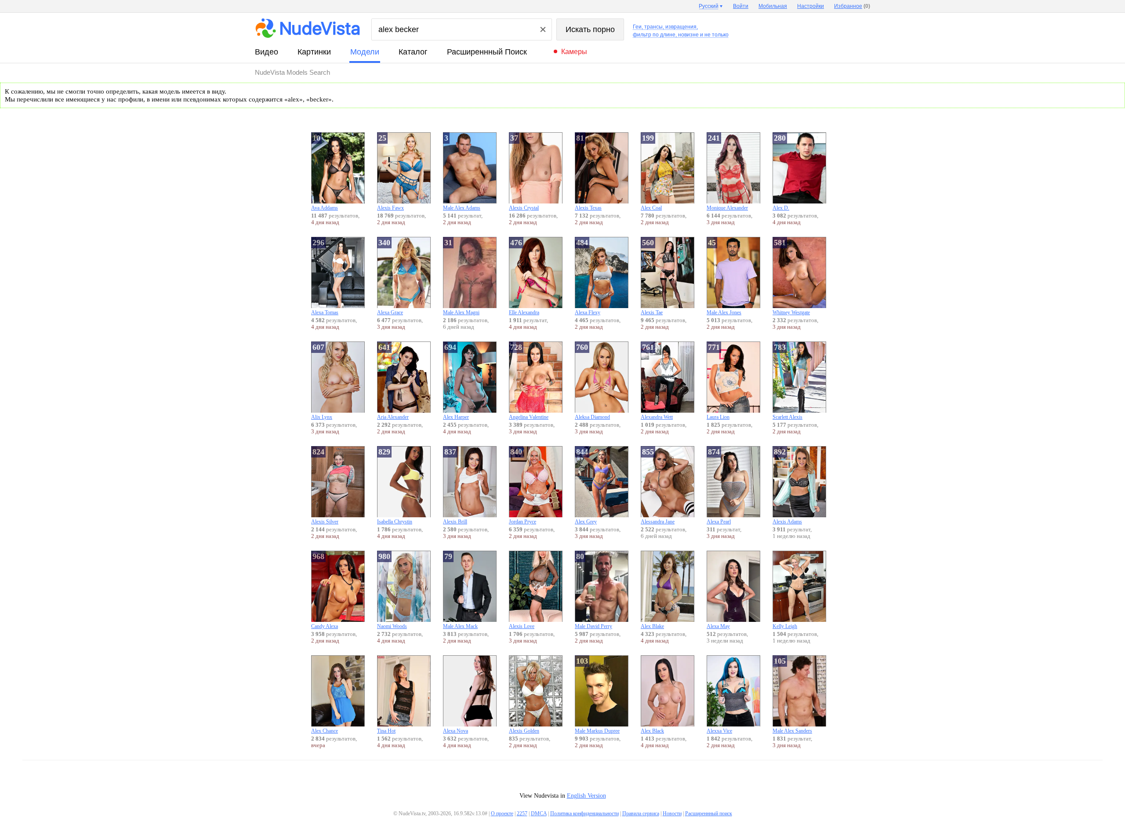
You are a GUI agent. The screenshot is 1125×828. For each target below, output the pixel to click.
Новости (672, 813)
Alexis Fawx (390, 172)
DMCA (539, 813)
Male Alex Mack (460, 590)
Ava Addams (324, 172)
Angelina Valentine (528, 381)
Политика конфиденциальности (584, 813)
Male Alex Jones (724, 277)
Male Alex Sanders (792, 695)
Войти (740, 6)
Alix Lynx (321, 381)
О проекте (502, 813)
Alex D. (781, 172)
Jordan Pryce (522, 486)
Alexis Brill (455, 486)
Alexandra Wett (657, 381)
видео (266, 51)
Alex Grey (586, 486)
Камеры (574, 51)
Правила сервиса (640, 813)
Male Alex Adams (461, 172)
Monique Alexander (727, 172)
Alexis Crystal (524, 172)
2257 (522, 813)
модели (364, 51)
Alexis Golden (524, 731)
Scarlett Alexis (787, 381)
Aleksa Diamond (592, 381)
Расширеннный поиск (487, 51)
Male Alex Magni (461, 277)
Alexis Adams (787, 486)
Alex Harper (456, 381)
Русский (709, 6)
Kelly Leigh (785, 626)
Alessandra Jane (658, 486)
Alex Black (652, 731)
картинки (314, 51)
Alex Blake (652, 626)
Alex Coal (651, 172)
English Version (586, 795)
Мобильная (772, 6)
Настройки (810, 6)
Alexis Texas (588, 172)
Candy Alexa (324, 590)
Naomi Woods (392, 590)
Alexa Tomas (324, 277)
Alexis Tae (652, 277)
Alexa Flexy (587, 277)
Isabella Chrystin (394, 486)
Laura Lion (718, 381)
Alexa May (718, 626)
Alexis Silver (324, 486)
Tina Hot (386, 731)
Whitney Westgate (791, 277)
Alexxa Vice (719, 731)
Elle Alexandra (524, 277)
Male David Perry (593, 590)
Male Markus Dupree (597, 695)
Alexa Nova (455, 731)
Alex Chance (324, 731)
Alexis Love (521, 626)
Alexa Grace (390, 277)
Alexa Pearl (719, 486)
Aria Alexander (393, 381)
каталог (413, 51)
